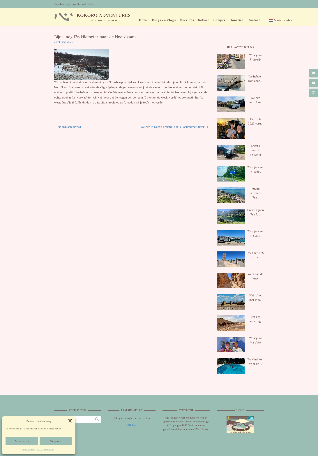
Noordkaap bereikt (67, 127)
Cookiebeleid (28, 449)
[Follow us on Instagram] (313, 93)
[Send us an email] (313, 73)
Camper (219, 20)
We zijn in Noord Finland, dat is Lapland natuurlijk (174, 127)
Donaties (236, 20)
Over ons (187, 20)
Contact (254, 20)
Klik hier (131, 425)
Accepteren (22, 441)
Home (143, 20)
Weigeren (55, 441)
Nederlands (282, 20)
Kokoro (203, 20)
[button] (70, 421)
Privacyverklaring (45, 449)
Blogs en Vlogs (164, 20)
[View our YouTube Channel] (313, 83)
